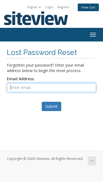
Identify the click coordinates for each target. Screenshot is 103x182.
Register (63, 7)
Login (49, 7)
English (32, 7)
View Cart (88, 7)
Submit (51, 106)
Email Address (20, 78)
